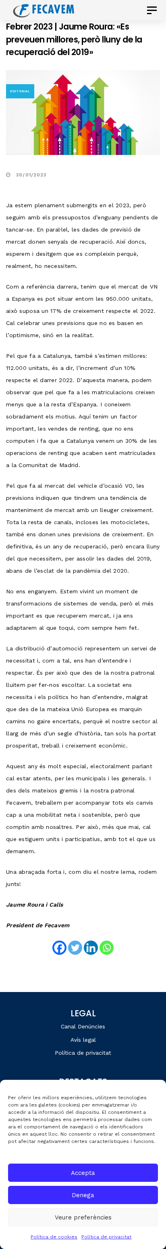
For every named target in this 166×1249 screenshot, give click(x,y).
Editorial (20, 91)
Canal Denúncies (83, 1026)
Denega (83, 1195)
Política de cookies (54, 1237)
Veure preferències (83, 1217)
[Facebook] (59, 948)
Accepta (83, 1173)
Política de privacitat (106, 1237)
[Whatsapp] (107, 948)
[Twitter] (75, 948)
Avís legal (83, 1040)
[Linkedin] (91, 948)
